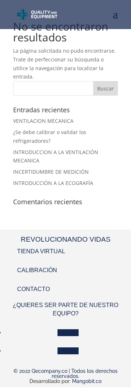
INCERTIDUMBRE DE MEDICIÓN (51, 171)
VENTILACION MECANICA (43, 120)
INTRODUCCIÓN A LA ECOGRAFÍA (53, 183)
